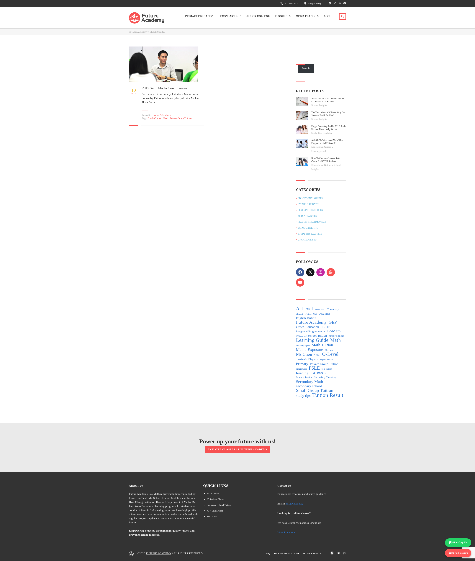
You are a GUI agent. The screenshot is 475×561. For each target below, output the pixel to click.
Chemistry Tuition (304, 314)
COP (315, 314)
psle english (327, 369)
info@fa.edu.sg (294, 503)
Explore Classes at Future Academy (238, 449)
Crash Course (155, 118)
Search (306, 68)
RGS (320, 373)
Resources (283, 16)
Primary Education (199, 16)
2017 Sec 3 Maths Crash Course (164, 88)
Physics (313, 359)
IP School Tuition (315, 335)
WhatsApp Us (459, 542)
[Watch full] (163, 64)
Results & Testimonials (312, 222)
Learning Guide (312, 340)
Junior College (258, 16)
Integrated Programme (309, 331)
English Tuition (306, 318)
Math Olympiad (303, 345)
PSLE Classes (213, 493)
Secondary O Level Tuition (219, 505)
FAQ (268, 553)
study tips (303, 396)
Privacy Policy (312, 553)
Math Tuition (322, 345)
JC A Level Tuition (215, 510)
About (328, 16)
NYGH (317, 355)
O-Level (330, 354)
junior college (337, 335)
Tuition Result (327, 395)
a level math (320, 309)
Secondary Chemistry (325, 377)
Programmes (301, 369)
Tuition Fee (212, 516)
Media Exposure (309, 350)
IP (324, 331)
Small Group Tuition (314, 390)
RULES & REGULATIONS (286, 553)
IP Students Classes (215, 499)
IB (328, 327)
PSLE (314, 368)
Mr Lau (329, 350)
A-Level (304, 309)
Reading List (305, 373)
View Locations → (288, 532)
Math (166, 118)
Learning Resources (310, 210)
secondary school (309, 386)
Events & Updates (162, 115)
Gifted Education (307, 327)
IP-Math (334, 331)
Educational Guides (321, 146)
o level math (301, 359)
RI (326, 373)
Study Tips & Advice (321, 133)
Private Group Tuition (181, 118)
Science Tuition (304, 377)
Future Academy (311, 322)
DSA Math (324, 313)
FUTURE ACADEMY (158, 553)
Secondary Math (309, 382)
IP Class (299, 336)
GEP (333, 322)
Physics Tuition (326, 359)
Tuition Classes (459, 553)
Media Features (307, 16)
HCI (323, 327)
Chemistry (333, 309)
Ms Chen (304, 354)
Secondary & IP (230, 16)
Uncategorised (318, 151)
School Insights (319, 105)
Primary (302, 364)
